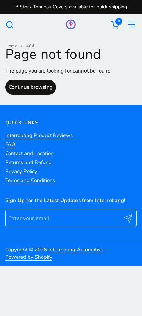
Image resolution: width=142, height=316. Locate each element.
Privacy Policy (21, 171)
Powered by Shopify (28, 256)
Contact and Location (29, 153)
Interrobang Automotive (76, 249)
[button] (9, 24)
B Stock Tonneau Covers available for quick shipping (71, 6)
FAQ (10, 144)
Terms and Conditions (30, 180)
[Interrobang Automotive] (71, 24)
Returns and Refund (28, 162)
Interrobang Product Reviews (39, 135)
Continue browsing (31, 87)
